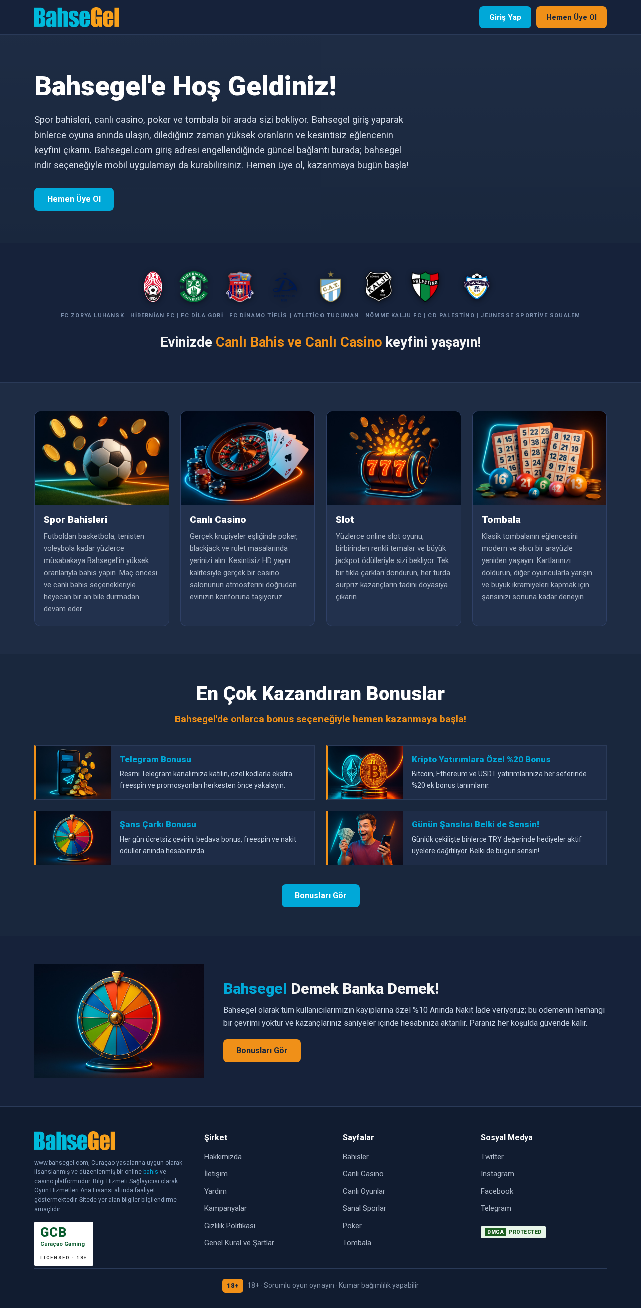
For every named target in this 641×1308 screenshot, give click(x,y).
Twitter (492, 1156)
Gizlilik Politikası (229, 1225)
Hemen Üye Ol (571, 17)
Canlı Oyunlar (364, 1191)
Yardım (215, 1191)
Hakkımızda (223, 1156)
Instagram (497, 1173)
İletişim (216, 1173)
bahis (150, 1171)
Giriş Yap (505, 17)
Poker (352, 1225)
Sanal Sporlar (364, 1208)
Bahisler (356, 1156)
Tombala (357, 1242)
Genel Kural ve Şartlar (239, 1242)
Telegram (496, 1208)
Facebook (497, 1191)
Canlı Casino (363, 1173)
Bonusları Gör (321, 895)
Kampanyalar (225, 1208)
